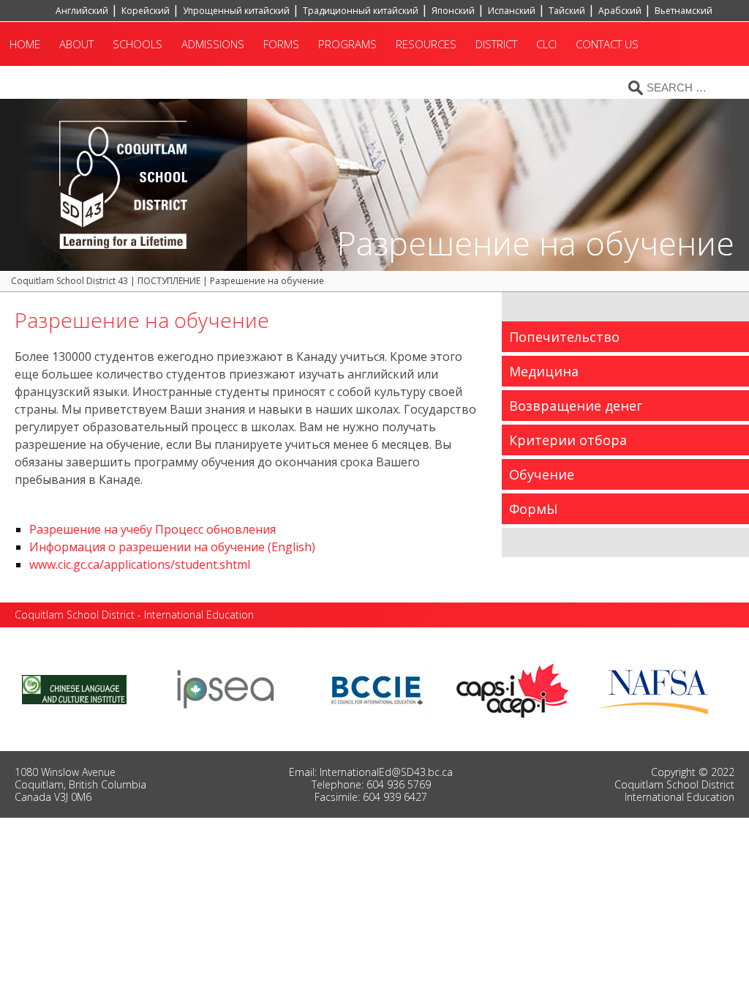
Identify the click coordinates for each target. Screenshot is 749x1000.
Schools (137, 44)
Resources (426, 44)
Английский (82, 10)
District (496, 44)
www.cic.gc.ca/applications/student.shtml (139, 564)
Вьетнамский (683, 10)
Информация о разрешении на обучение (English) (172, 547)
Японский (453, 10)
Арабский (619, 10)
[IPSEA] (225, 688)
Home (25, 44)
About (76, 44)
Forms (281, 44)
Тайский (567, 10)
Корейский (145, 10)
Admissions (212, 44)
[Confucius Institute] (74, 688)
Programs (347, 44)
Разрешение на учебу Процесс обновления (152, 529)
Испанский (511, 10)
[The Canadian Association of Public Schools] (512, 688)
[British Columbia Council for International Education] (378, 688)
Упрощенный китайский (236, 10)
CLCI (546, 44)
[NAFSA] (656, 688)
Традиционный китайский (360, 10)
